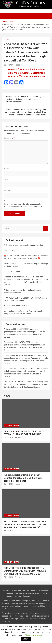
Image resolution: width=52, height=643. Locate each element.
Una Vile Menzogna (12, 271)
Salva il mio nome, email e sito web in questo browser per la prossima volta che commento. (23, 205)
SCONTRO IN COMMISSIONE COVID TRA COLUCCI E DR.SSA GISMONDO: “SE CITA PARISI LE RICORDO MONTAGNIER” (25, 524)
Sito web (7, 190)
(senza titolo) (9, 250)
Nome (7, 168)
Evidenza (8, 425)
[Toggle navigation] (5, 16)
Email (7, 179)
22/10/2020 (8, 65)
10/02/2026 (8, 437)
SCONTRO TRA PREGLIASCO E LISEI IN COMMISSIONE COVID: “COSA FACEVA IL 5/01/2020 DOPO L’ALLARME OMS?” (25, 571)
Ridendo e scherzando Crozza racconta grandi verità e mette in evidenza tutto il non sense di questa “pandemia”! (25, 99)
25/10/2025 (8, 484)
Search (45, 228)
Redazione (19, 65)
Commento (9, 138)
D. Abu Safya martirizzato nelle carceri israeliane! (24, 245)
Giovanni (7, 342)
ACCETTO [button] (26, 639)
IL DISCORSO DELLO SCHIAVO (16, 306)
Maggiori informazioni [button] (34, 635)
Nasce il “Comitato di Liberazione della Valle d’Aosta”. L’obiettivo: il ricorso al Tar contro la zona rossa (27, 73)
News (6, 40)
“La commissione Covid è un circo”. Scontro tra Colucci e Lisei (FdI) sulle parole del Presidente (23, 478)
